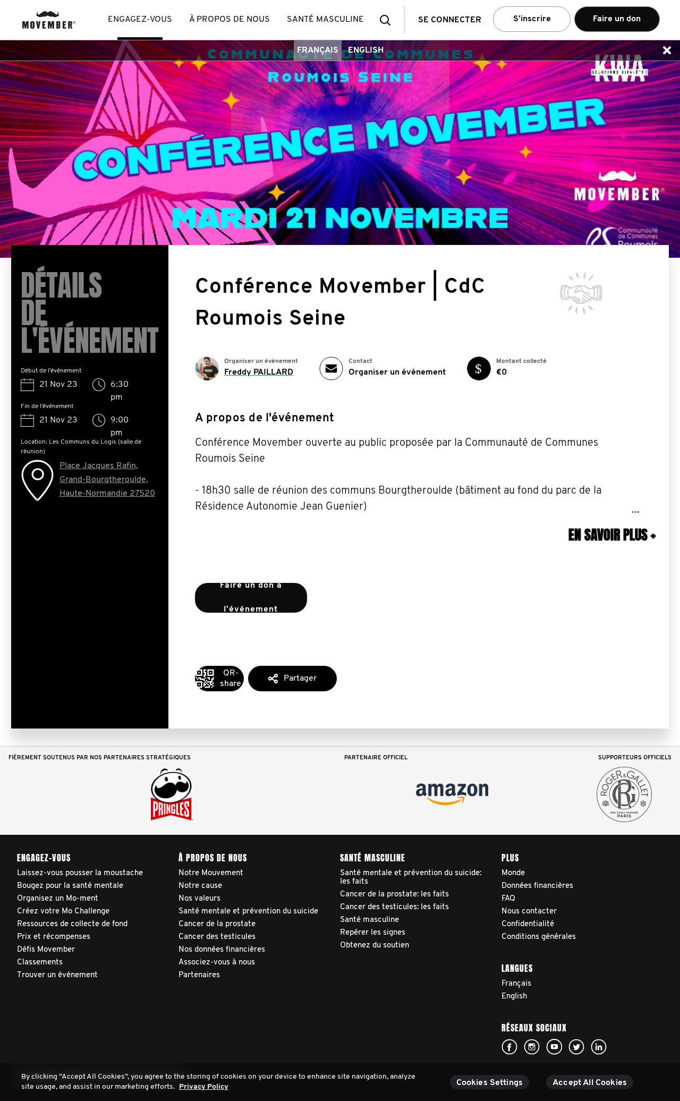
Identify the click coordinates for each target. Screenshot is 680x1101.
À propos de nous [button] (229, 19)
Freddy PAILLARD (258, 372)
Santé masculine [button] (325, 19)
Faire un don (617, 19)
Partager (300, 678)
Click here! (509, 1047)
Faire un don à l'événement (251, 597)
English (366, 50)
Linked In (599, 1047)
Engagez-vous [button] (140, 19)
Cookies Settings (489, 1083)
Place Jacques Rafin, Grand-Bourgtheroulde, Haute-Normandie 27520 (107, 480)
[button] (388, 20)
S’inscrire (532, 19)
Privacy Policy (203, 1087)
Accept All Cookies (589, 1083)
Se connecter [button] (449, 20)
